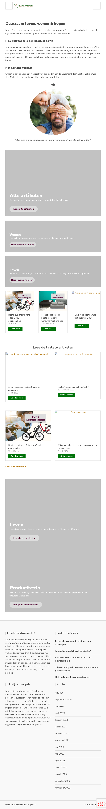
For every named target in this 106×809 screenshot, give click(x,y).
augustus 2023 (62, 740)
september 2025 (63, 699)
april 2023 (60, 760)
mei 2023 (59, 753)
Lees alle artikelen (15, 466)
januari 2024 (61, 726)
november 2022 (63, 787)
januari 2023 (61, 774)
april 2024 (60, 713)
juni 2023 (59, 747)
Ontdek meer (17, 398)
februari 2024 (61, 719)
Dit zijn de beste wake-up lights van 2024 (86, 316)
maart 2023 (61, 767)
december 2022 (63, 781)
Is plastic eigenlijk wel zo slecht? (73, 387)
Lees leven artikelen (24, 538)
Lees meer (15, 328)
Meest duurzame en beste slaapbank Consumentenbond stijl (52, 317)
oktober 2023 (62, 733)
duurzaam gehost (28, 804)
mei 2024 (59, 706)
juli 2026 (59, 692)
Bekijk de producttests (25, 604)
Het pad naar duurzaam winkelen (72, 677)
